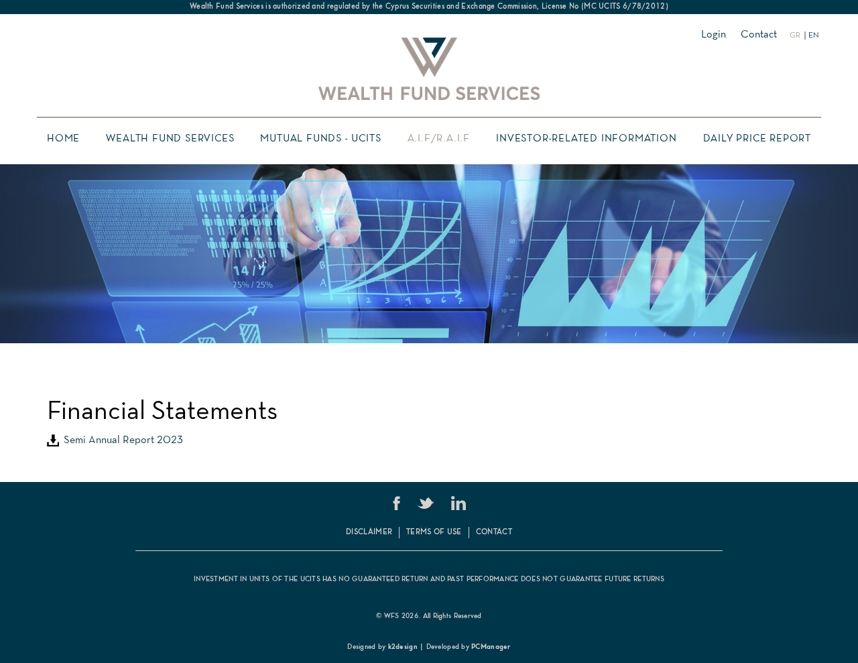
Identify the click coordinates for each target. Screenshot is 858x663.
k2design (403, 647)
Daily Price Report (757, 138)
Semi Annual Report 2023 (121, 440)
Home (63, 138)
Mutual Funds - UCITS (320, 138)
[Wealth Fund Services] (429, 69)
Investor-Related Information (586, 138)
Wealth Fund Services (170, 138)
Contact (759, 34)
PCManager (490, 647)
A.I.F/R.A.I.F (439, 138)
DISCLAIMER (369, 532)
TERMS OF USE (434, 532)
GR (795, 36)
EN (813, 36)
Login (713, 34)
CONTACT (494, 532)
